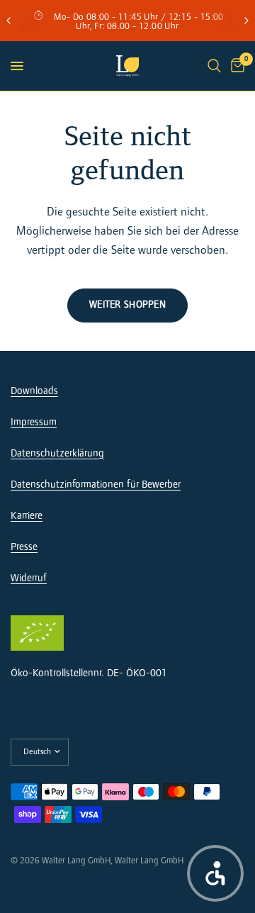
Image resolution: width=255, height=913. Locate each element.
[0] (235, 66)
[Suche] (214, 66)
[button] (215, 873)
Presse (24, 547)
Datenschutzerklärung (57, 453)
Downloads (34, 391)
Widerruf (29, 578)
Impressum (34, 422)
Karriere (26, 515)
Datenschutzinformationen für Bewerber (96, 484)
